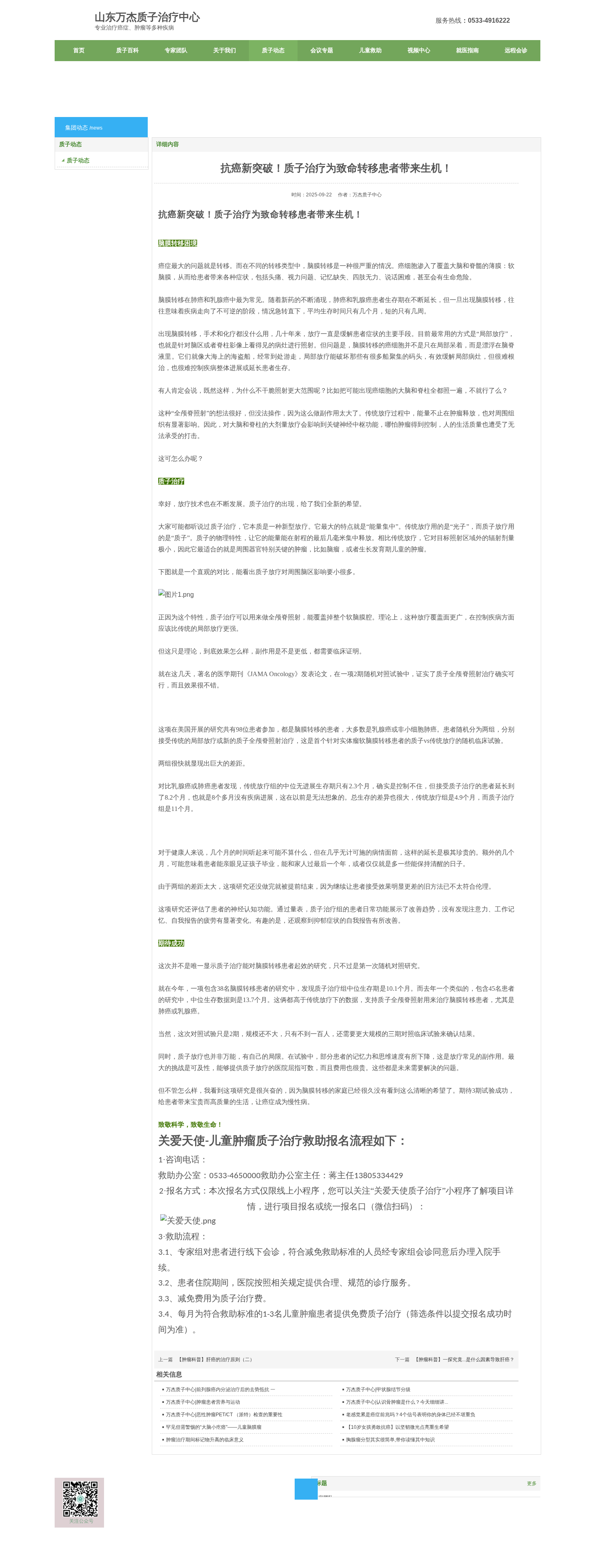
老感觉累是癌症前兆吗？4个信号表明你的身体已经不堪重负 (410, 1414)
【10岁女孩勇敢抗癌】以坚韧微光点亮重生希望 (397, 1427)
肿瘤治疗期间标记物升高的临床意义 (205, 1440)
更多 (532, 1483)
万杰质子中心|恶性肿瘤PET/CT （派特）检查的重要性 (224, 1414)
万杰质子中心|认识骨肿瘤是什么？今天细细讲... (397, 1402)
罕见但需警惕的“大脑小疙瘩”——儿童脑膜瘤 (213, 1427)
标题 (321, 1483)
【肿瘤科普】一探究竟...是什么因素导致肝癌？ (464, 1359)
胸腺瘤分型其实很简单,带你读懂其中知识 (390, 1440)
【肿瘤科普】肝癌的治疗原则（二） (216, 1359)
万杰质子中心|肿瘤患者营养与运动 (203, 1402)
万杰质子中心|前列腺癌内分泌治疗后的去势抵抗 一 (220, 1389)
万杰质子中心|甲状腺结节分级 (378, 1389)
